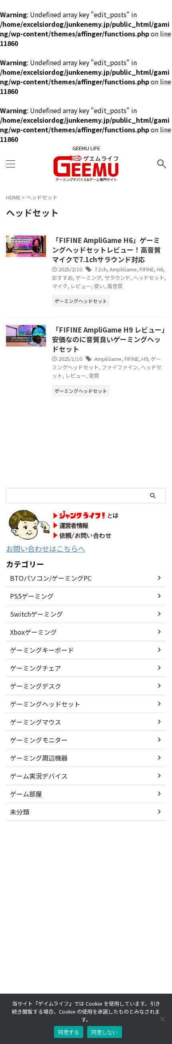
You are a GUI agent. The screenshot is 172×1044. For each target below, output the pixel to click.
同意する (68, 1032)
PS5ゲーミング (32, 596)
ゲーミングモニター (39, 740)
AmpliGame (123, 269)
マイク (60, 286)
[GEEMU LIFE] (86, 176)
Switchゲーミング (36, 614)
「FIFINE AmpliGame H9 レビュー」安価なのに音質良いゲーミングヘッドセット (108, 339)
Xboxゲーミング (33, 632)
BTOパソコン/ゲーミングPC (51, 578)
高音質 (115, 286)
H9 (145, 359)
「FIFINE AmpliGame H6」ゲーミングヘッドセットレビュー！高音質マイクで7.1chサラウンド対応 (106, 249)
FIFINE (147, 269)
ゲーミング (89, 277)
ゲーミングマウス (35, 722)
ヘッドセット (148, 277)
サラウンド (117, 277)
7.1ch (100, 269)
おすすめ (62, 277)
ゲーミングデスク (35, 686)
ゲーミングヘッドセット (45, 704)
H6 (160, 269)
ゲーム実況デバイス (39, 776)
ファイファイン (120, 367)
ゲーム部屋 (26, 794)
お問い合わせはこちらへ (45, 548)
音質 (94, 375)
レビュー (80, 286)
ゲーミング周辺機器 (39, 758)
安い (99, 286)
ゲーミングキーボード (42, 650)
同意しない (104, 1032)
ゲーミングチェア (35, 668)
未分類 (19, 812)
